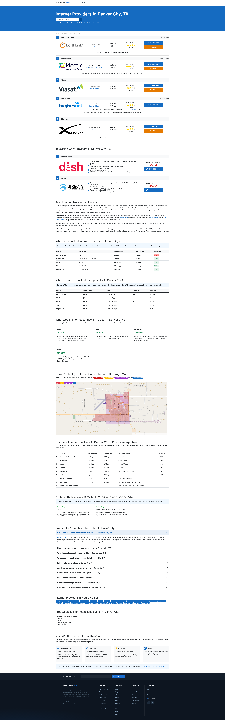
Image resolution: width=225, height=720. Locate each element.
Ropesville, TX (103, 603)
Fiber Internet (102, 692)
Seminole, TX (75, 601)
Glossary (134, 695)
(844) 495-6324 (154, 64)
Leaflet (133, 434)
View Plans (153, 47)
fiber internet (124, 218)
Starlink (58, 262)
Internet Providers (103, 689)
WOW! (116, 711)
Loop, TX (100, 601)
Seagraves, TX (66, 601)
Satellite (91, 89)
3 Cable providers (98, 377)
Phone (101, 67)
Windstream (60, 259)
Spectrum (117, 697)
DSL (96, 67)
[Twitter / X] (152, 702)
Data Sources (135, 697)
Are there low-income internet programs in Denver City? (80, 567)
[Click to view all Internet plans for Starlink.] (71, 129)
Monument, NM (138, 601)
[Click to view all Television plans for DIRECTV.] (71, 187)
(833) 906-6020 (154, 43)
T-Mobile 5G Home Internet (69, 486)
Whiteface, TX (74, 603)
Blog (133, 689)
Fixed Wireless (69, 383)
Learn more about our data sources (153, 666)
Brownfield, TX (147, 601)
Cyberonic (63, 482)
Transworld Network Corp (68, 457)
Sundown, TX (156, 601)
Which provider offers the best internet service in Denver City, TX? (85, 532)
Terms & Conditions (72, 703)
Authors (149, 692)
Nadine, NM (114, 601)
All (74, 383)
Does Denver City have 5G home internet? (74, 577)
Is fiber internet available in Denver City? (74, 563)
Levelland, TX (112, 603)
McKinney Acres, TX (93, 603)
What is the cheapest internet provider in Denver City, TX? (81, 553)
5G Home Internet (103, 695)
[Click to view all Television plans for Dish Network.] (71, 166)
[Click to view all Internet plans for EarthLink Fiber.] (71, 45)
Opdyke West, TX (128, 603)
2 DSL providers (109, 377)
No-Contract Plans (103, 709)
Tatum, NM (130, 601)
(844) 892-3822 (154, 169)
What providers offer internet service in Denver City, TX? (81, 587)
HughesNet (60, 269)
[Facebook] (148, 702)
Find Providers (119, 677)
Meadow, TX (67, 603)
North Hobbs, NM (84, 601)
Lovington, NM (122, 601)
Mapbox (165, 434)
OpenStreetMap (144, 434)
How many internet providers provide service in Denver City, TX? (84, 548)
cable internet (154, 218)
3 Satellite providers (138, 377)
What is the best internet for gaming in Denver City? (79, 572)
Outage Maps (135, 700)
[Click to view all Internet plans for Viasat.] (71, 87)
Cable (92, 67)
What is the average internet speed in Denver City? (78, 582)
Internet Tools (135, 692)
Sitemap (134, 703)
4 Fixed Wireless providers (121, 377)
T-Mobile (117, 706)
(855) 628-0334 (154, 105)
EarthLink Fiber (61, 255)
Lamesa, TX (137, 603)
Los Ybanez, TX (146, 603)
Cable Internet (102, 697)
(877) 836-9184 (154, 126)
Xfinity (116, 692)
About (148, 689)
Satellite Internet (103, 706)
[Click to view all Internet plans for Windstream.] (71, 66)
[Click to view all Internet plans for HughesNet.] (71, 105)
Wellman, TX (93, 601)
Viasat (58, 266)
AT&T (116, 695)
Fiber (94, 46)
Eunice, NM (59, 603)
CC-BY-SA (156, 434)
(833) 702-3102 (154, 189)
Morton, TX (119, 603)
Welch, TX (163, 601)
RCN (116, 709)
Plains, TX (58, 601)
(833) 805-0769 (154, 85)
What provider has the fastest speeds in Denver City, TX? (81, 558)
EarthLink (117, 689)
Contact (149, 695)
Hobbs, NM (107, 601)
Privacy (65, 703)
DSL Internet (102, 700)
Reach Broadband (66, 478)
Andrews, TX (83, 603)
